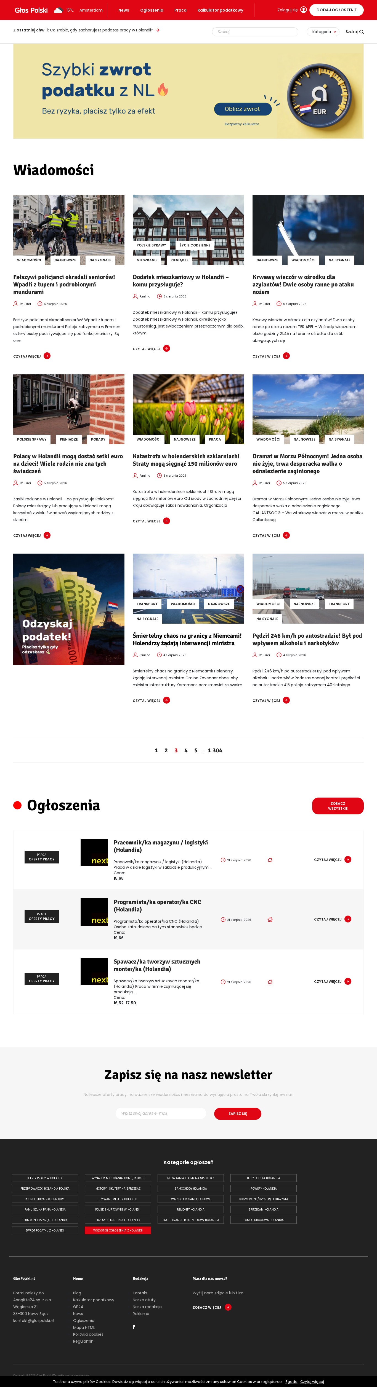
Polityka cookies (88, 1334)
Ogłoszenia (151, 10)
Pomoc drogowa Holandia (263, 1220)
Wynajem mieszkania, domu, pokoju (118, 1178)
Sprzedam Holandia (263, 1210)
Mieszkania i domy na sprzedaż (190, 1178)
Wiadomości (29, 260)
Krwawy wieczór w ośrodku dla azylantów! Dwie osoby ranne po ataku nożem (303, 284)
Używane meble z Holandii (118, 1199)
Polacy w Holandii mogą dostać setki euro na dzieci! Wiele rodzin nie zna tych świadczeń (68, 463)
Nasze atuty (144, 1300)
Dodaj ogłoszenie (337, 10)
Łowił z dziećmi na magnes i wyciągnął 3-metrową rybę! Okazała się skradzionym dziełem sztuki (98, 30)
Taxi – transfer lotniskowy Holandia (191, 1220)
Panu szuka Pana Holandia (45, 1210)
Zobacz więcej (207, 1307)
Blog (77, 1293)
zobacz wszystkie (338, 806)
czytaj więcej (27, 356)
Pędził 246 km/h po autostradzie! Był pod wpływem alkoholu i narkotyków (307, 639)
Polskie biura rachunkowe (45, 1199)
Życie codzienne (195, 245)
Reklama (141, 1313)
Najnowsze (65, 260)
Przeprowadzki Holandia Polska (45, 1189)
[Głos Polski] (31, 10)
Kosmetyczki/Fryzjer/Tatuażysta (263, 1199)
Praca (180, 10)
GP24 (78, 1307)
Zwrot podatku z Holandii (45, 1230)
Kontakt (140, 1293)
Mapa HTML (84, 1327)
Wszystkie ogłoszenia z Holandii (118, 1230)
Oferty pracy (42, 857)
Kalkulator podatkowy (220, 10)
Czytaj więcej (312, 1381)
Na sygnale (100, 260)
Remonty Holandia (191, 1210)
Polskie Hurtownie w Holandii (117, 1210)
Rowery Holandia (264, 1189)
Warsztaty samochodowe (190, 1199)
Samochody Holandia (191, 1189)
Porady (98, 439)
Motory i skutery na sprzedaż (117, 1189)
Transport (147, 604)
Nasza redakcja (147, 1307)
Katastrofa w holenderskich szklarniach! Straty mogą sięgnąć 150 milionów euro (186, 459)
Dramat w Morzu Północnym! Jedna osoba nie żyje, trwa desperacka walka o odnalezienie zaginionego (307, 463)
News (123, 10)
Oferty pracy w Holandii (45, 1178)
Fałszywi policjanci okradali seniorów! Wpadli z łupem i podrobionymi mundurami (64, 284)
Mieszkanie (147, 260)
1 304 (215, 750)
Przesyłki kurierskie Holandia (117, 1220)
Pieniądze (180, 260)
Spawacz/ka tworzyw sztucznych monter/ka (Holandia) (157, 965)
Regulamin (83, 1341)
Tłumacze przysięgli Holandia (45, 1220)
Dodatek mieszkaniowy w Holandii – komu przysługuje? (181, 280)
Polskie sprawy (151, 245)
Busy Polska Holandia (263, 1178)
